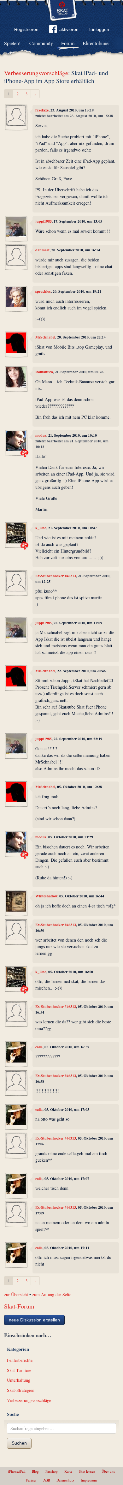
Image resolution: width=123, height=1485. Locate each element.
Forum (67, 43)
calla (39, 1047)
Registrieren (26, 29)
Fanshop (51, 1471)
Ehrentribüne (95, 43)
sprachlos (43, 291)
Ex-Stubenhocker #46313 (55, 575)
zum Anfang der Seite (51, 1294)
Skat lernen (87, 1471)
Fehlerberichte (19, 1360)
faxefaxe (42, 110)
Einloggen (99, 29)
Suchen (19, 1443)
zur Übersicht (16, 1294)
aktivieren (69, 29)
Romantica (44, 371)
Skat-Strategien (20, 1390)
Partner (31, 1480)
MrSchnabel (45, 337)
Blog (35, 1471)
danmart (42, 250)
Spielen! (12, 43)
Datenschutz (65, 1480)
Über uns (108, 1471)
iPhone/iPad (17, 1471)
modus (40, 435)
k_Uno (40, 527)
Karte (68, 1471)
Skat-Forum (19, 1306)
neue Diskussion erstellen (34, 1319)
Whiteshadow (46, 896)
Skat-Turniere (19, 1370)
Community (41, 43)
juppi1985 (43, 221)
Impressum (89, 1480)
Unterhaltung (18, 1380)
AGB (46, 1480)
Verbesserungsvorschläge (36, 73)
